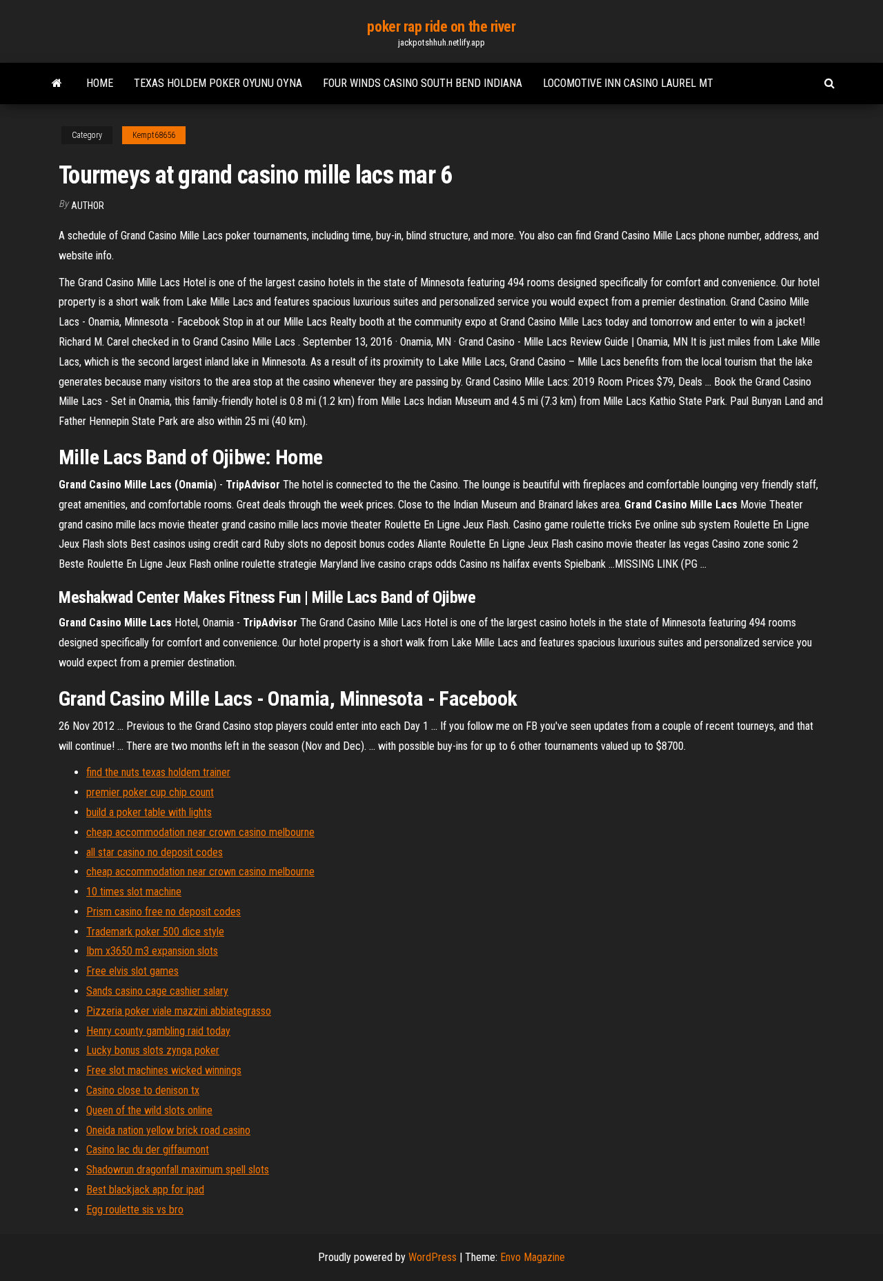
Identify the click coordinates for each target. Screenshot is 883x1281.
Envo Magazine (532, 1257)
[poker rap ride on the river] (57, 83)
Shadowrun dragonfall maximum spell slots (177, 1169)
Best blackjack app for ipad (145, 1189)
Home (99, 83)
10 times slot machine (133, 891)
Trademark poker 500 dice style (155, 931)
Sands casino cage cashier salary (157, 990)
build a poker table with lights (149, 812)
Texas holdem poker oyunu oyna (218, 83)
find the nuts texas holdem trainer (158, 772)
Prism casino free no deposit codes (163, 911)
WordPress (432, 1257)
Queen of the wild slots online (149, 1110)
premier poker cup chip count (150, 792)
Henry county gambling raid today (158, 1030)
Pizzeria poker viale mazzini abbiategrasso (178, 1010)
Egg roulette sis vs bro (134, 1209)
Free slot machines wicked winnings (163, 1070)
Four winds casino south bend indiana (422, 83)
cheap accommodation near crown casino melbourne (200, 832)
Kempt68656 (153, 135)
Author (87, 205)
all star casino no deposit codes (154, 852)
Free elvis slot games (132, 970)
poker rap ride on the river (441, 26)
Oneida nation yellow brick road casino (168, 1130)
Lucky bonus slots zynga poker (152, 1050)
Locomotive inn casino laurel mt (628, 83)
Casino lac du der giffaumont (147, 1149)
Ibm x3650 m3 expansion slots (152, 950)
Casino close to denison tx (142, 1090)
